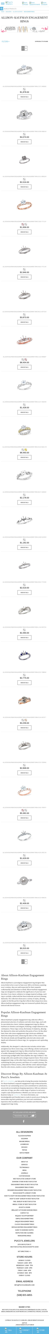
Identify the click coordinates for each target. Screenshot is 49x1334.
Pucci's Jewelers (8, 1081)
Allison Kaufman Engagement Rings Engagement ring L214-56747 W (24, 627)
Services (24, 1164)
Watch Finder (24, 1153)
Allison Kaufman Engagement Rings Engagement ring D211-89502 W (24, 176)
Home (3, 11)
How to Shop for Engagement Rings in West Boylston (24, 1196)
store (42, 1330)
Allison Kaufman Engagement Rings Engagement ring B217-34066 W (24, 492)
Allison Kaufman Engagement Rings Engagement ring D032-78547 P (24, 807)
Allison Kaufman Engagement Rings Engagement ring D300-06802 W (24, 131)
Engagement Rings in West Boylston (24, 1184)
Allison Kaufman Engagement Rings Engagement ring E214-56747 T (24, 717)
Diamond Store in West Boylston (24, 1182)
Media (24, 1170)
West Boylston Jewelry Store (24, 1179)
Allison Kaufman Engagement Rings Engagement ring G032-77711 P (24, 221)
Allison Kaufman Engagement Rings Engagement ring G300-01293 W (24, 537)
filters (5, 41)
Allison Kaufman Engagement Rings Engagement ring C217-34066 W (24, 86)
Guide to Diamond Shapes (24, 1230)
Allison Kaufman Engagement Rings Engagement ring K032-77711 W (24, 266)
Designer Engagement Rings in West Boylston (24, 1190)
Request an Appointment (24, 1216)
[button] (3, 3)
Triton (24, 1150)
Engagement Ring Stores (24, 1187)
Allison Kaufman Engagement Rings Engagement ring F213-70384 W (24, 762)
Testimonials (24, 1167)
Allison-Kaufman (18, 11)
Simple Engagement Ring (24, 1219)
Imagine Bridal (24, 1141)
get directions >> (24, 1251)
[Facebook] (23, 1121)
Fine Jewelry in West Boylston (24, 1201)
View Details (24, 97)
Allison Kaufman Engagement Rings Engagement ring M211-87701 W (24, 311)
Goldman (24, 1139)
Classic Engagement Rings (24, 1224)
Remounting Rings (24, 1236)
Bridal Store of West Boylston (24, 1204)
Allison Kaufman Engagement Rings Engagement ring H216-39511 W (24, 852)
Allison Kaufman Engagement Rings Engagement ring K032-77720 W (24, 582)
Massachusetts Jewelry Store (24, 1193)
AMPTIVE (24, 1323)
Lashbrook (24, 1144)
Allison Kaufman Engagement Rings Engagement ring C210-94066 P (24, 357)
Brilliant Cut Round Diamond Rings (24, 1210)
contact (26, 1330)
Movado (24, 1147)
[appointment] (34, 3)
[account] (44, 3)
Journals (24, 1173)
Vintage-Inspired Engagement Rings (24, 1227)
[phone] (25, 3)
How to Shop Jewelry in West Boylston (24, 1199)
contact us (17, 1095)
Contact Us (24, 1213)
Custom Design (24, 1176)
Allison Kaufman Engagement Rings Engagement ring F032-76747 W (24, 943)
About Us (24, 1162)
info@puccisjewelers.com (24, 1285)
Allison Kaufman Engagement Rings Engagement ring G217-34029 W (24, 402)
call (10, 1330)
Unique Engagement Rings (24, 1221)
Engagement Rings (29, 11)
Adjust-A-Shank (24, 1207)
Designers (9, 11)
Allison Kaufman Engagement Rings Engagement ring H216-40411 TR (24, 447)
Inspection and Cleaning (24, 1233)
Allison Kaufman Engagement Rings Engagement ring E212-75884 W (24, 672)
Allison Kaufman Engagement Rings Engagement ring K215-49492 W (24, 897)
